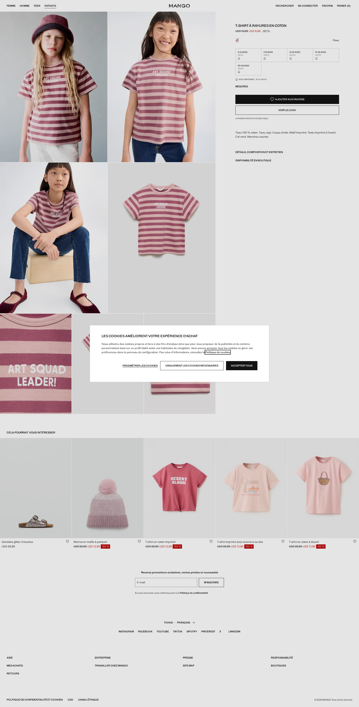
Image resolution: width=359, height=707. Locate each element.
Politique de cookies (217, 352)
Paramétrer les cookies (140, 365)
